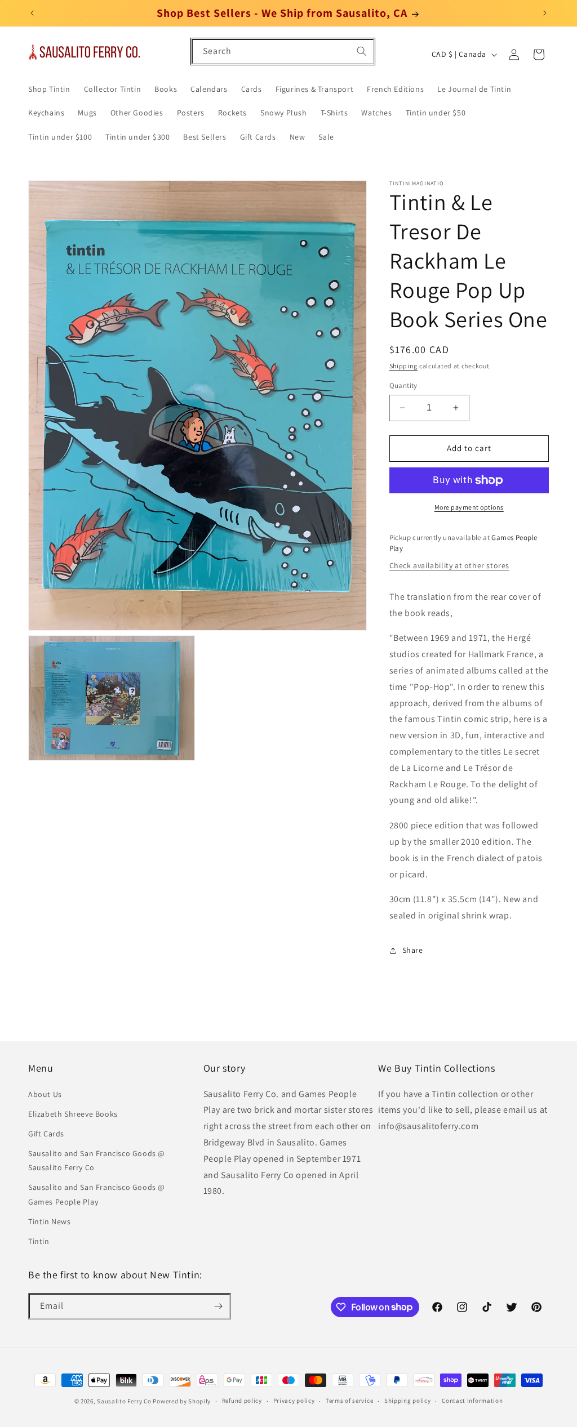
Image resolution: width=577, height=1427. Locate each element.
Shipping (403, 366)
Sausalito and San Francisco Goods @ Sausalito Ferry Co (96, 1160)
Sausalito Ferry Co (124, 1401)
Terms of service (349, 1400)
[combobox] (283, 51)
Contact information (472, 1400)
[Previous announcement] (32, 13)
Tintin (39, 1241)
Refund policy (242, 1400)
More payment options (469, 507)
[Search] (361, 51)
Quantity (403, 385)
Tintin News (49, 1221)
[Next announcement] (544, 13)
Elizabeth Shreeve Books (73, 1114)
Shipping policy (407, 1400)
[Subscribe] (218, 1306)
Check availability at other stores (449, 565)
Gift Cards (46, 1134)
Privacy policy (294, 1400)
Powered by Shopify (182, 1401)
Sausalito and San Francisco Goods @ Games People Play (96, 1194)
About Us (45, 1094)
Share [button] (412, 950)
